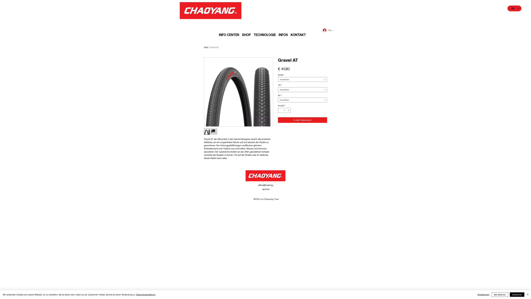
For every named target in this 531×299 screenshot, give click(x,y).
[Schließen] (527, 294)
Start (206, 47)
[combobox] (302, 79)
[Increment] (288, 110)
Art (280, 95)
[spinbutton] (284, 110)
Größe (281, 75)
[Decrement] (280, 110)
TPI (280, 85)
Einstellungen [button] (483, 294)
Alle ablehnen (500, 294)
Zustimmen (517, 294)
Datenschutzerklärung (145, 294)
